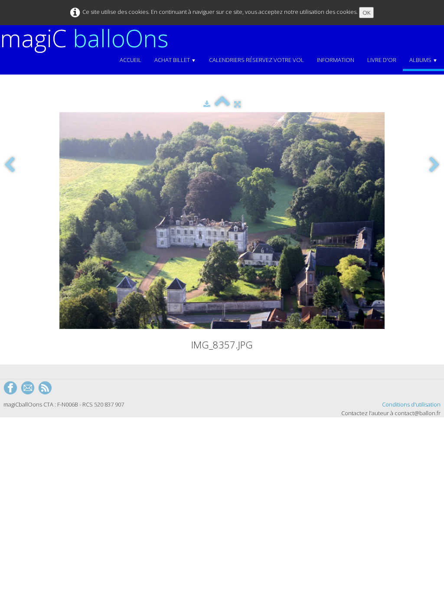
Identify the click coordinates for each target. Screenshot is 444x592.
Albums (423, 60)
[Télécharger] (206, 104)
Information (335, 60)
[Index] (222, 104)
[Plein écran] (237, 104)
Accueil (130, 60)
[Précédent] (9, 165)
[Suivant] (434, 165)
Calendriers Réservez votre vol (256, 60)
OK (366, 12)
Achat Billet (175, 60)
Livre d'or (381, 60)
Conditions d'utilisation (411, 404)
